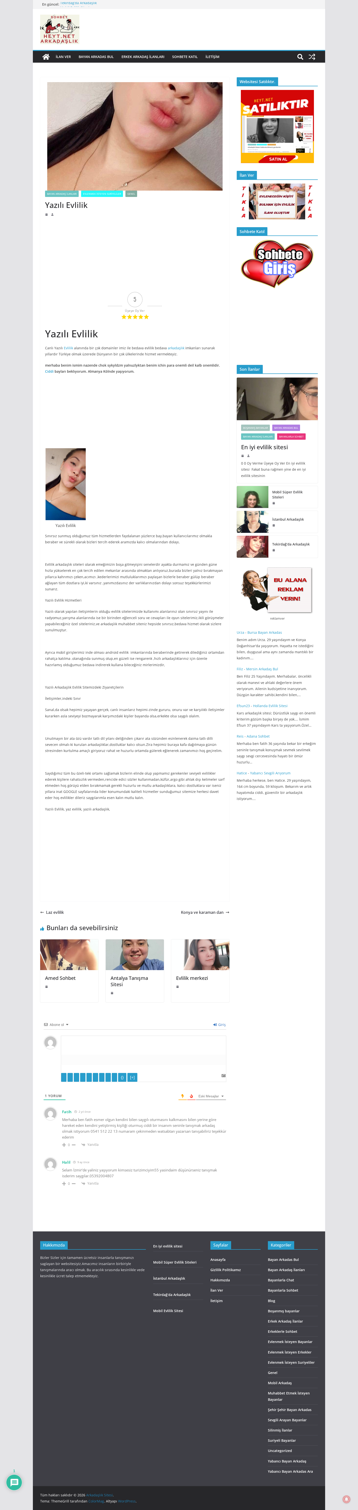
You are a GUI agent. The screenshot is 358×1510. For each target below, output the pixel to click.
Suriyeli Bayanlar (282, 1440)
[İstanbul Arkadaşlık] (252, 522)
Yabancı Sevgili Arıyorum (270, 773)
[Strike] (82, 1077)
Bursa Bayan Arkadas (264, 632)
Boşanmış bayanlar (255, 427)
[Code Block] (108, 1077)
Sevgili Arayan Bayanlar (287, 1420)
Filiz (240, 669)
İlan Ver (63, 56)
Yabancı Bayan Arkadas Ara (290, 1471)
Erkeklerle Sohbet (282, 1331)
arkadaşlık (176, 348)
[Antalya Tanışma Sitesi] (135, 942)
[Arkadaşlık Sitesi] (46, 57)
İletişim (212, 56)
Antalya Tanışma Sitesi (129, 981)
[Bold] (63, 1077)
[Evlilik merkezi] (200, 942)
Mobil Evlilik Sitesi (168, 1310)
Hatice (242, 773)
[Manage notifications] (346, 1499)
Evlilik (68, 348)
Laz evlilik (55, 912)
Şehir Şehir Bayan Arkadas (289, 1409)
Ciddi (49, 371)
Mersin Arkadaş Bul (262, 669)
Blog (271, 1300)
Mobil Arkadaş (280, 1383)
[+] (132, 1077)
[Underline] (76, 1077)
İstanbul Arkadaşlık (288, 519)
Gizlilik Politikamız (225, 1269)
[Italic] (70, 1077)
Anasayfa (218, 1259)
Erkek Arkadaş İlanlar (285, 1321)
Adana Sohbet (259, 736)
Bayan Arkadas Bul (96, 56)
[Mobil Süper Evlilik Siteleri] (252, 497)
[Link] (114, 1077)
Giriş (221, 1024)
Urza (240, 632)
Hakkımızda (220, 1280)
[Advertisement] (135, 253)
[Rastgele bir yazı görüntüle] (312, 57)
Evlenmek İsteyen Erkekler (289, 1352)
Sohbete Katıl (185, 56)
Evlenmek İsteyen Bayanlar (290, 1341)
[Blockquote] (101, 1077)
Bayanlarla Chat (281, 1280)
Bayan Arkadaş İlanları (62, 193)
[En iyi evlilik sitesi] (277, 399)
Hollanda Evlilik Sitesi (270, 705)
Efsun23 (243, 705)
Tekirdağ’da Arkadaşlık (79, 4)
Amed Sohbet (61, 978)
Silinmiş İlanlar (280, 1430)
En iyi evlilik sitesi (265, 447)
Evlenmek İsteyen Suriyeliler (102, 193)
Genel (131, 193)
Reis (240, 736)
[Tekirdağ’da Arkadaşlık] (252, 547)
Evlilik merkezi (192, 978)
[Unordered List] (95, 1077)
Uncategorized (280, 1450)
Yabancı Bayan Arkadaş (287, 1461)
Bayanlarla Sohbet (291, 436)
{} (122, 1077)
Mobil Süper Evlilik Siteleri (287, 494)
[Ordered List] (89, 1077)
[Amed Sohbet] (69, 942)
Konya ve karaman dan (202, 912)
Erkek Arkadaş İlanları (143, 56)
